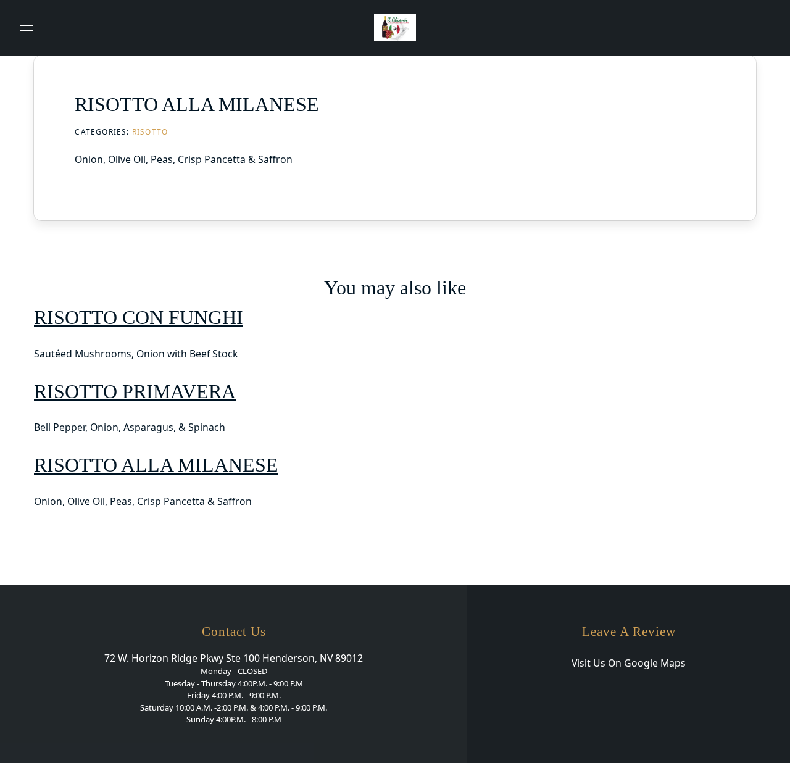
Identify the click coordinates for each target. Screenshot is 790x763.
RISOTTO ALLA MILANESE (156, 465)
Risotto (150, 131)
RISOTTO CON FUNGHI (138, 317)
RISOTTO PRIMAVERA (135, 391)
